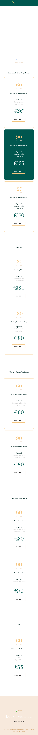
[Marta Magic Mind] (19, 2)
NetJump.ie (22, 731)
